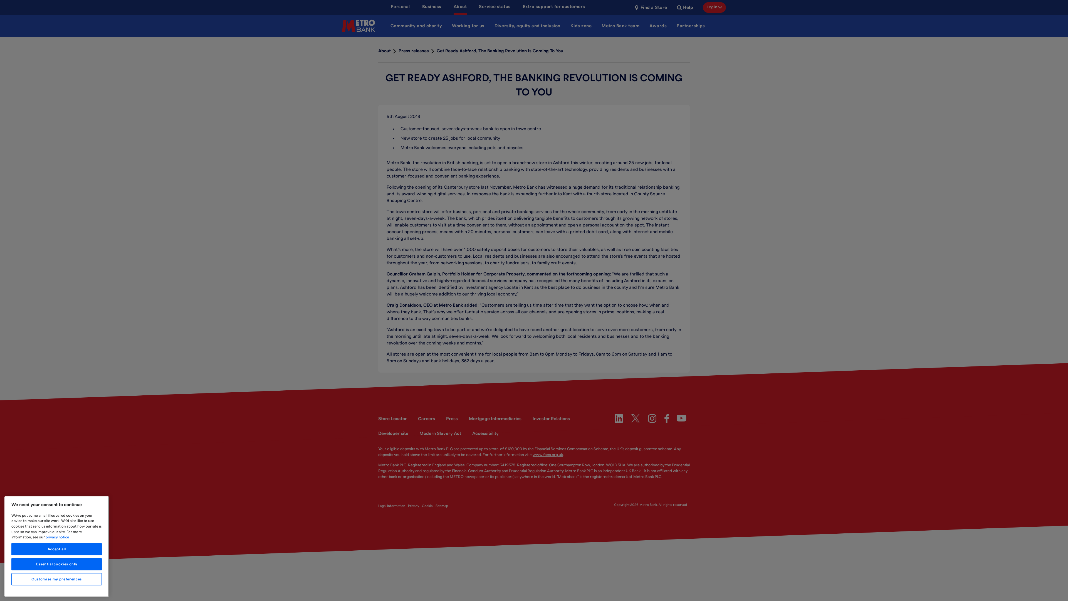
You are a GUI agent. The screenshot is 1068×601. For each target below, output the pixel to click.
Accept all (57, 549)
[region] (56, 546)
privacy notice (57, 537)
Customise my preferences (56, 579)
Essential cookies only (56, 564)
